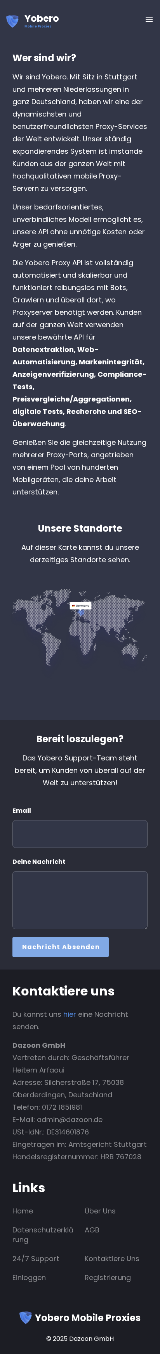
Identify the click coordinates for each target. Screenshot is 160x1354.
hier (69, 1014)
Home (22, 1211)
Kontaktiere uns (112, 1258)
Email (21, 810)
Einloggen (29, 1277)
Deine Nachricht (39, 861)
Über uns (100, 1211)
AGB (92, 1230)
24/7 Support (35, 1258)
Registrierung (108, 1277)
